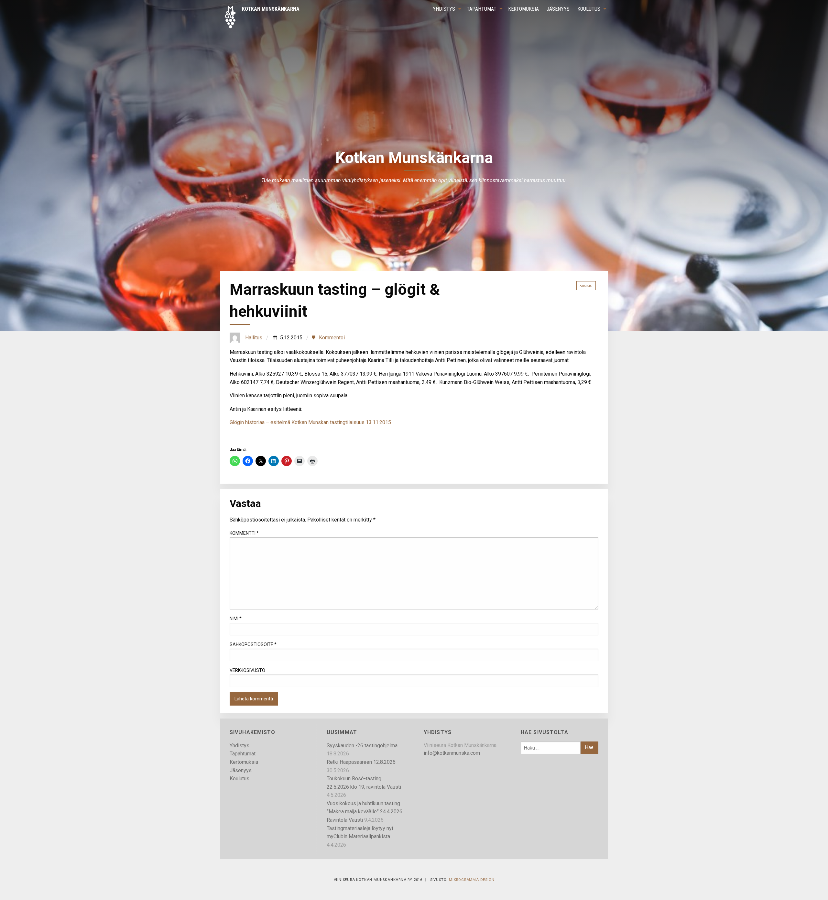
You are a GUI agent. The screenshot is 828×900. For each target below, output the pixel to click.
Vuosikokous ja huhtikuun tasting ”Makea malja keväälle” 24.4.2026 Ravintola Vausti (364, 811)
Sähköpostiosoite (253, 644)
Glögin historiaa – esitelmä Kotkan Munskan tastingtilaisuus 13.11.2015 (310, 422)
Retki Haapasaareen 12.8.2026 (361, 762)
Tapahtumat (481, 9)
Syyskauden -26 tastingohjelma (362, 745)
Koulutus (588, 9)
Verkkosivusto (247, 670)
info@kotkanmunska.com (452, 753)
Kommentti (244, 533)
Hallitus (253, 338)
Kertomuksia (523, 9)
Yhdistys (444, 9)
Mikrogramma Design (471, 880)
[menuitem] (446, 9)
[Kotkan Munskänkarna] (261, 17)
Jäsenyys (558, 9)
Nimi (236, 618)
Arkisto (586, 286)
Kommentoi (332, 337)
